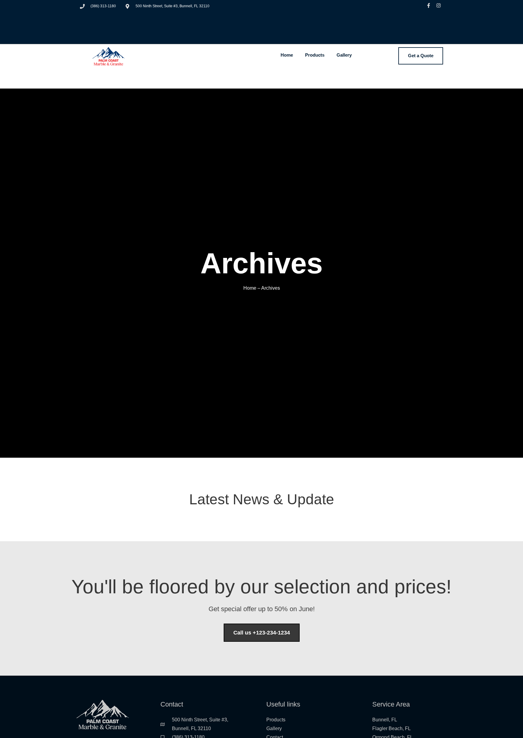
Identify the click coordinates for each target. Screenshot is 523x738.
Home (287, 55)
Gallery (344, 55)
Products (314, 55)
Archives (270, 288)
